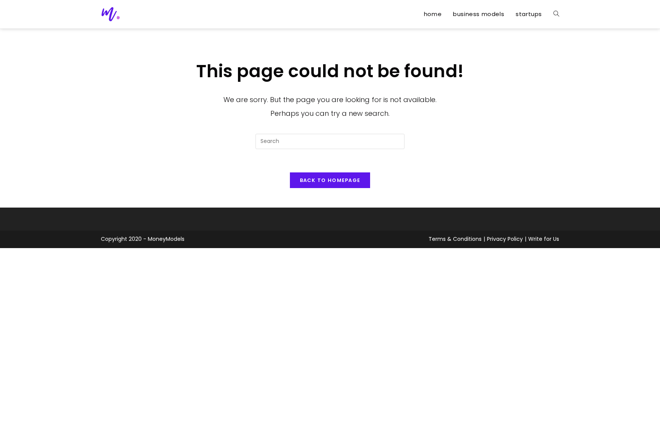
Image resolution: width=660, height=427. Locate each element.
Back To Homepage (330, 180)
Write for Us (543, 239)
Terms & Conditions (455, 239)
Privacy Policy (505, 239)
